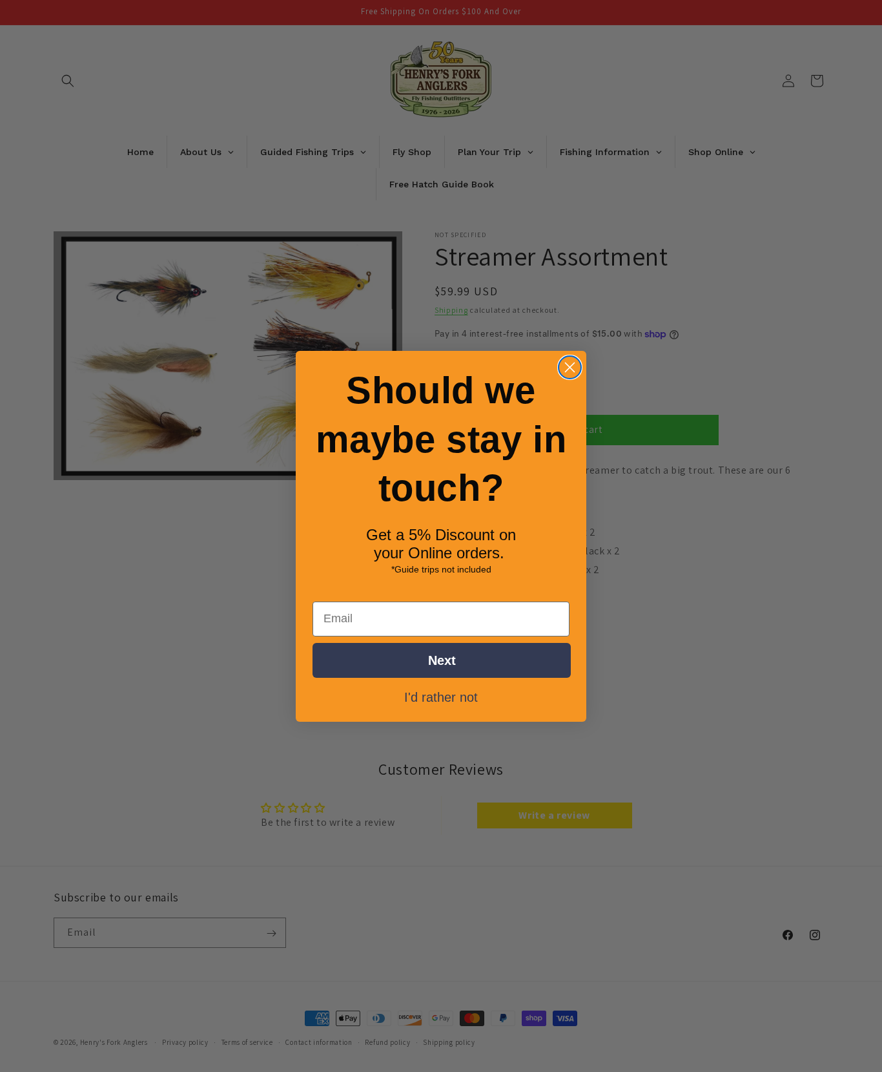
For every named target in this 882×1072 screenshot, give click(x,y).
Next (442, 660)
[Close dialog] (570, 367)
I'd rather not (441, 696)
